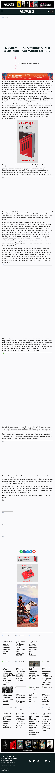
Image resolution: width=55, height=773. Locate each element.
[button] (21, 551)
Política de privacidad (12, 769)
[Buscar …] (52, 11)
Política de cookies (5, 770)
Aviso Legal (3, 769)
